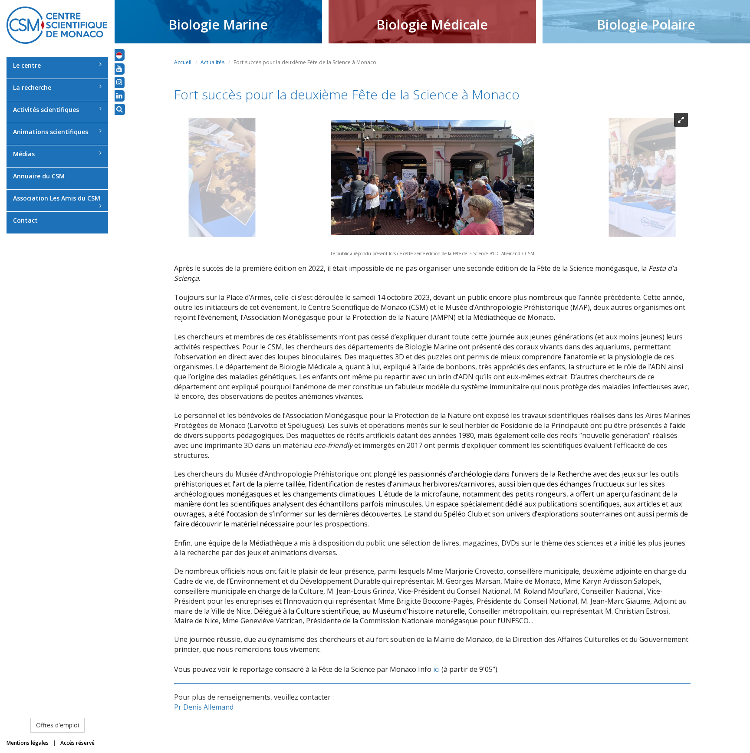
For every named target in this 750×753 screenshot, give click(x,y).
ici (436, 669)
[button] (119, 54)
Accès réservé (77, 742)
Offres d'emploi (57, 725)
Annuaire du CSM (39, 176)
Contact (25, 220)
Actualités (212, 62)
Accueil (182, 62)
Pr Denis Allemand (204, 707)
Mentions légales (28, 742)
